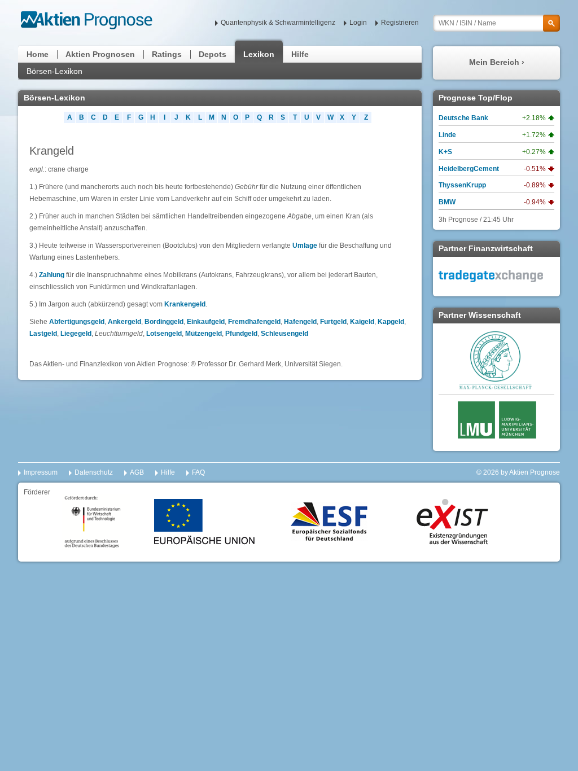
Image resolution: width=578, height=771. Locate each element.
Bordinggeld (163, 322)
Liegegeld (75, 334)
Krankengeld (184, 304)
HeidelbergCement (469, 169)
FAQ (198, 472)
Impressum (41, 472)
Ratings (167, 54)
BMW (447, 202)
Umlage (304, 245)
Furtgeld (333, 322)
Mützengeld (203, 334)
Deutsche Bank (463, 118)
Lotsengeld (164, 334)
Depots (212, 54)
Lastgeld (43, 334)
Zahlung (51, 275)
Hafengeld (300, 322)
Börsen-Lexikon (54, 71)
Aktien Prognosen (100, 54)
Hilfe (300, 54)
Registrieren (400, 23)
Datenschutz (94, 472)
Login (358, 23)
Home (38, 54)
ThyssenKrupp (462, 185)
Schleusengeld (284, 334)
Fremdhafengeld (254, 322)
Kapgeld (391, 322)
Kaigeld (362, 322)
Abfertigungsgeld (76, 322)
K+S (445, 152)
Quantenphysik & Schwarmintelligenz (278, 23)
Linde (447, 135)
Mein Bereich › (496, 62)
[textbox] (496, 23)
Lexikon (258, 54)
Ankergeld (124, 322)
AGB (137, 472)
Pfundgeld (241, 334)
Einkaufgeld (206, 322)
